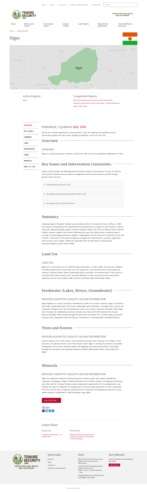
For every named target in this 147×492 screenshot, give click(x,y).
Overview (28, 125)
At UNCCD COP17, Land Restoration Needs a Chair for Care (90, 467)
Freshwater (29, 149)
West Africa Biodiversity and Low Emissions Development (93, 100)
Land (26, 143)
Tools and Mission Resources (125, 25)
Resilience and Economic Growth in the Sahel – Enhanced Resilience (97, 103)
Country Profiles (66, 25)
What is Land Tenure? (29, 25)
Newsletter (96, 5)
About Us (51, 459)
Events (52, 5)
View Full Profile (50, 400)
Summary (28, 137)
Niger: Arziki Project (80, 106)
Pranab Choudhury (96, 470)
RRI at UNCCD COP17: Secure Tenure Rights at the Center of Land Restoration (90, 461)
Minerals (28, 161)
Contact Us (62, 5)
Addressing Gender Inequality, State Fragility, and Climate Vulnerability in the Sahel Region (82, 437)
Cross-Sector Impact (48, 25)
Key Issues (28, 131)
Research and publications (103, 25)
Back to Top (29, 166)
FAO (104, 135)
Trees (26, 155)
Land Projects (83, 24)
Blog (43, 5)
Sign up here (114, 465)
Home (13, 24)
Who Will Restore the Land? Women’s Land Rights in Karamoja (91, 476)
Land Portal (93, 135)
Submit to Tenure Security (79, 5)
